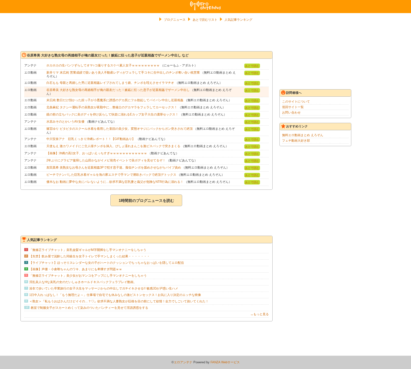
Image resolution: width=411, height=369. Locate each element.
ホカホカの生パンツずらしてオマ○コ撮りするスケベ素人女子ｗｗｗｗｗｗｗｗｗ (103, 65)
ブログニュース (175, 19)
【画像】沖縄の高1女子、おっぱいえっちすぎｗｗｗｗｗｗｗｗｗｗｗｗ (96, 153)
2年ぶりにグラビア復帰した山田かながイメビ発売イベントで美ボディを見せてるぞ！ (106, 160)
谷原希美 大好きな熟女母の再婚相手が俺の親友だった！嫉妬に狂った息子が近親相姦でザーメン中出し (118, 90)
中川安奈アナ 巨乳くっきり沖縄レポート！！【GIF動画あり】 (90, 139)
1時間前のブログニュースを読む (146, 201)
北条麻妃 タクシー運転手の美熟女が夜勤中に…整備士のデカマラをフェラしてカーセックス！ (111, 107)
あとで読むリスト (205, 19)
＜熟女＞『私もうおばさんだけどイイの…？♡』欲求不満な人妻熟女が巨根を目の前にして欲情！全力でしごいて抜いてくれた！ (119, 301)
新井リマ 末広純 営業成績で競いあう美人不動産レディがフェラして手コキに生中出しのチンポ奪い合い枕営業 (123, 72)
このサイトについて (296, 101)
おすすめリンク (297, 126)
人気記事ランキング (238, 19)
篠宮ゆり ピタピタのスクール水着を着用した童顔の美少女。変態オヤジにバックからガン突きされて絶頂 (119, 128)
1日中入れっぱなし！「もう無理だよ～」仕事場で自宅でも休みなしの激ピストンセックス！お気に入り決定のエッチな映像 (115, 295)
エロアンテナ (205, 3)
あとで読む (252, 66)
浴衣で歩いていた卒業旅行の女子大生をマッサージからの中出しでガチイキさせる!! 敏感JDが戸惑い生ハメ (103, 288)
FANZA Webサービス (225, 362)
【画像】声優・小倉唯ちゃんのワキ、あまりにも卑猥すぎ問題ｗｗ (75, 269)
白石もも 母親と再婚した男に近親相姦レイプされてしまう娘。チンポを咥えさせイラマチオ (110, 83)
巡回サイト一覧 (293, 107)
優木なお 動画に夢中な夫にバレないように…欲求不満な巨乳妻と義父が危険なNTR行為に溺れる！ (114, 182)
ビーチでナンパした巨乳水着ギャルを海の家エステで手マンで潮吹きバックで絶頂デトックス (111, 174)
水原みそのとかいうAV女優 (65, 121)
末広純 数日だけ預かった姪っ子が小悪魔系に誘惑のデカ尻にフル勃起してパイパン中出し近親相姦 (114, 100)
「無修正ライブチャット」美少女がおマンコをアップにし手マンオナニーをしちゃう (88, 275)
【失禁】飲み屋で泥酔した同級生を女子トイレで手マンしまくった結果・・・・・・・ (89, 256)
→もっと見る (259, 314)
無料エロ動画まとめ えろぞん (302, 135)
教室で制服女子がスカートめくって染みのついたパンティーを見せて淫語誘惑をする (89, 307)
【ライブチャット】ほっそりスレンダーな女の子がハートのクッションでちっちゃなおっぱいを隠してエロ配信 (106, 262)
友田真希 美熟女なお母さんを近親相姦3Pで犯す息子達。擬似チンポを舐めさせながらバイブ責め (113, 167)
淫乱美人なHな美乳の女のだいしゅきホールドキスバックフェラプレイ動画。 (83, 282)
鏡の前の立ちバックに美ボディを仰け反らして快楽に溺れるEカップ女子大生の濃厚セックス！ (112, 114)
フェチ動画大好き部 (296, 140)
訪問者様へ (294, 93)
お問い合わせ (291, 112)
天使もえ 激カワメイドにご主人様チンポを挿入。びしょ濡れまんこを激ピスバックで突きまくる (113, 146)
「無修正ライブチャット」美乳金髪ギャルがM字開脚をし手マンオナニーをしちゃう (87, 250)
